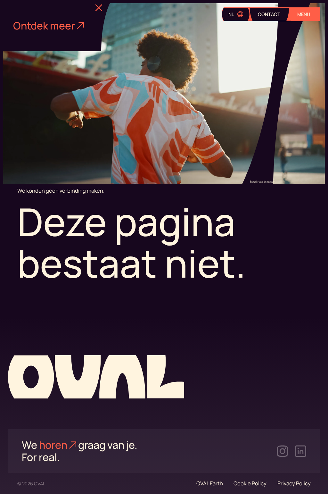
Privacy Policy (294, 483)
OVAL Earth (209, 483)
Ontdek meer (44, 26)
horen (53, 445)
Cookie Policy (250, 483)
